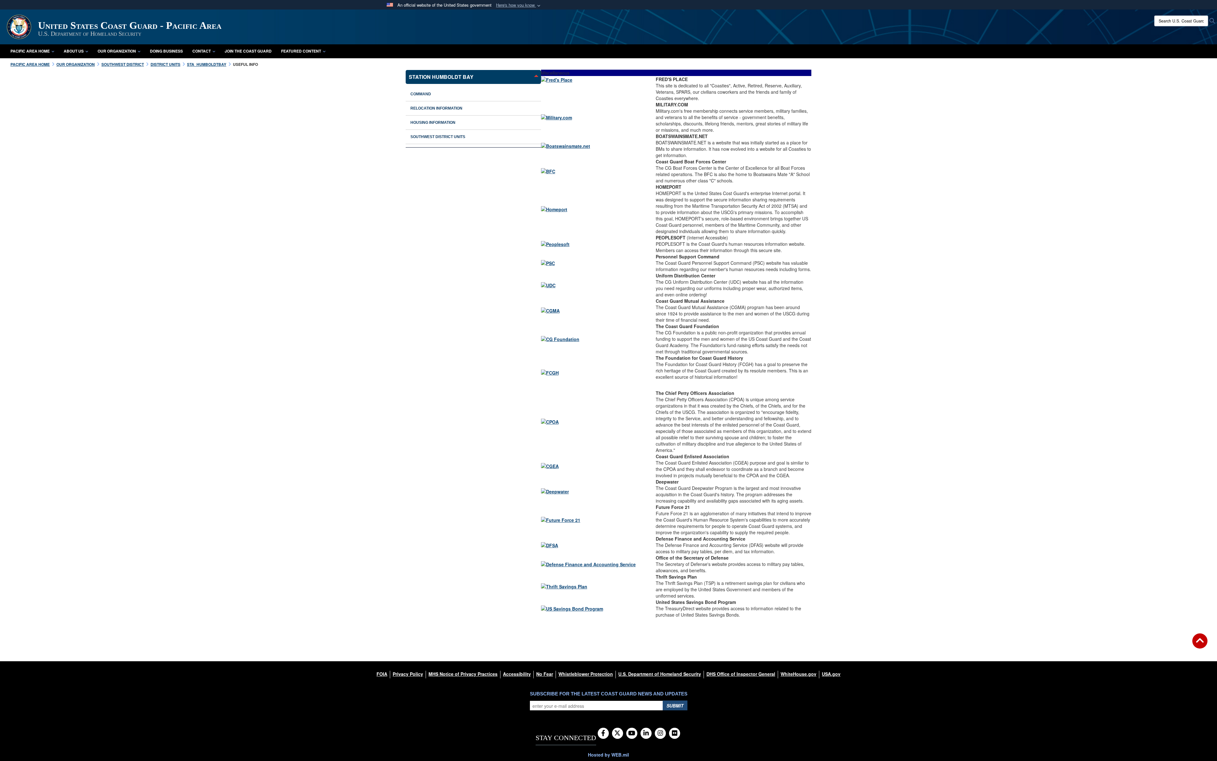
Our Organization (117, 51)
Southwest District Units (437, 137)
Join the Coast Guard (248, 51)
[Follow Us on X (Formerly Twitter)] (617, 733)
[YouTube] (631, 733)
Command (420, 94)
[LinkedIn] (646, 733)
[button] (519, 5)
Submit (675, 705)
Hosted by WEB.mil (608, 754)
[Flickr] (674, 733)
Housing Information (432, 122)
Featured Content (301, 51)
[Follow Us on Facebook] (603, 733)
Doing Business (166, 51)
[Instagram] (660, 733)
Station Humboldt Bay (441, 76)
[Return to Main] (1199, 645)
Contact (201, 51)
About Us (74, 51)
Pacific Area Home (30, 51)
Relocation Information (436, 108)
